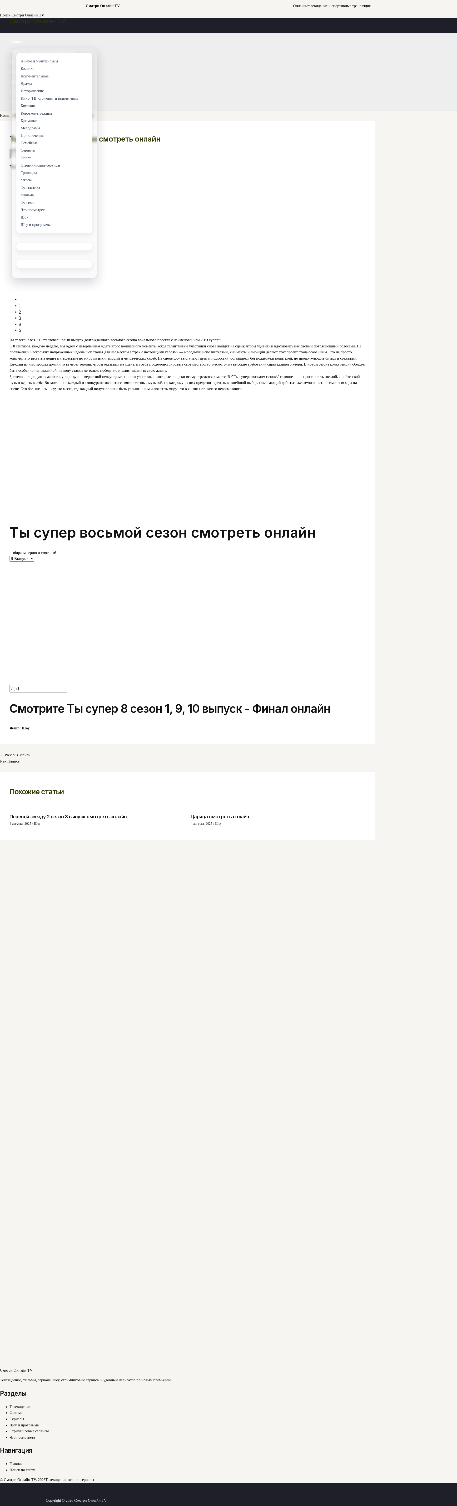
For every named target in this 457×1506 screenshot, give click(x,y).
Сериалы (17, 1419)
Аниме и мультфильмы (39, 61)
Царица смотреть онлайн (220, 816)
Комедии (28, 106)
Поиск (5, 15)
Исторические (32, 91)
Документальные (35, 76)
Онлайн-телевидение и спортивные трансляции (332, 6)
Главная (17, 41)
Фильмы (16, 1413)
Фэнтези (28, 202)
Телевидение (20, 1407)
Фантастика (30, 188)
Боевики (28, 69)
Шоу (26, 728)
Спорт (26, 158)
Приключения (32, 135)
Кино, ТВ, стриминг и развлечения (49, 98)
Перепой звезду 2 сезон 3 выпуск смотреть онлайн (68, 816)
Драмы (26, 83)
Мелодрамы (30, 128)
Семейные (29, 143)
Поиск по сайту (22, 1470)
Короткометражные (36, 113)
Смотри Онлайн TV (37, 21)
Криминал (29, 121)
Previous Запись (15, 755)
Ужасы (26, 180)
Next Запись (12, 761)
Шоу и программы (25, 1425)
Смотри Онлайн (27, 15)
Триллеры (29, 173)
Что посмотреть (22, 1437)
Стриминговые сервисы (29, 1431)
